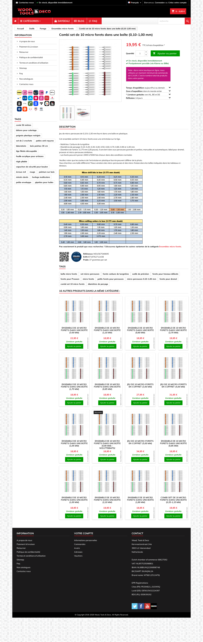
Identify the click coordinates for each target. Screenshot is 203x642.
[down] (146, 54)
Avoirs (77, 548)
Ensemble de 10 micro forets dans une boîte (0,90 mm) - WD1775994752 (107, 444)
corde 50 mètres (23, 125)
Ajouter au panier (165, 53)
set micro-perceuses (90, 274)
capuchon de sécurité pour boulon (32, 166)
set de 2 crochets (24, 140)
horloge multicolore (41, 177)
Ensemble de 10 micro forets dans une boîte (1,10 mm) (107, 330)
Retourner (23, 52)
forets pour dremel (168, 279)
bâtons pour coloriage (26, 130)
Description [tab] (67, 126)
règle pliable (21, 161)
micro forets (88, 279)
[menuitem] (15, 21)
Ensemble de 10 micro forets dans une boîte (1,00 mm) (74, 500)
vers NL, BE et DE (143, 94)
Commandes (79, 544)
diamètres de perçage (98, 284)
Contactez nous (26, 84)
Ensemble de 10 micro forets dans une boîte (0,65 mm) (107, 386)
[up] (146, 52)
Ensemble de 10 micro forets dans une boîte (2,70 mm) (173, 330)
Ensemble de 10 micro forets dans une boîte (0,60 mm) (140, 330)
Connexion (160, 2)
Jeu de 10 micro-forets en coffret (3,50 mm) (140, 385)
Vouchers (78, 556)
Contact (137, 533)
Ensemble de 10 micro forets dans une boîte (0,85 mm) (173, 443)
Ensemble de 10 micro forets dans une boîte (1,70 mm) (74, 386)
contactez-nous (26, 2)
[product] (74, 311)
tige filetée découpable (26, 151)
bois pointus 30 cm (39, 146)
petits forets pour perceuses (110, 279)
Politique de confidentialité (31, 57)
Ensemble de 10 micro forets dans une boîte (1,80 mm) (140, 500)
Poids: (86, 260)
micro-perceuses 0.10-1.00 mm (141, 279)
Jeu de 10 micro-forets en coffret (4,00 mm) (173, 385)
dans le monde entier (144, 91)
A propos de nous (27, 41)
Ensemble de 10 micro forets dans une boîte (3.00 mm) (74, 330)
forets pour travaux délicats (165, 274)
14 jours (134, 98)
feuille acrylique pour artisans (30, 156)
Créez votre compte (177, 2)
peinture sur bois (47, 172)
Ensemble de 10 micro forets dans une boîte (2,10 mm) (107, 500)
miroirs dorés (22, 177)
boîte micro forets (69, 274)
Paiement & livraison (26, 544)
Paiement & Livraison (28, 46)
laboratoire (21, 146)
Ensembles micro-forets (170, 246)
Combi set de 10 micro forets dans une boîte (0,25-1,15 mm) (173, 500)
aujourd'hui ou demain (145, 88)
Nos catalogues (26, 79)
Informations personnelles (85, 540)
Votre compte (83, 533)
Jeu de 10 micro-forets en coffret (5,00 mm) (140, 442)
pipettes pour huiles (44, 182)
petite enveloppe (23, 182)
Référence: (88, 254)
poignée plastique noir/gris (28, 135)
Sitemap (23, 68)
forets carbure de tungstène (116, 274)
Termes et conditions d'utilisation (33, 63)
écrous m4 (21, 172)
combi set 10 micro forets (73, 284)
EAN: (85, 257)
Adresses (78, 552)
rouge (32, 172)
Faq (21, 73)
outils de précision (140, 274)
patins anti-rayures (45, 140)
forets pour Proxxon (70, 279)
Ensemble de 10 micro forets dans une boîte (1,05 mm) (74, 443)
